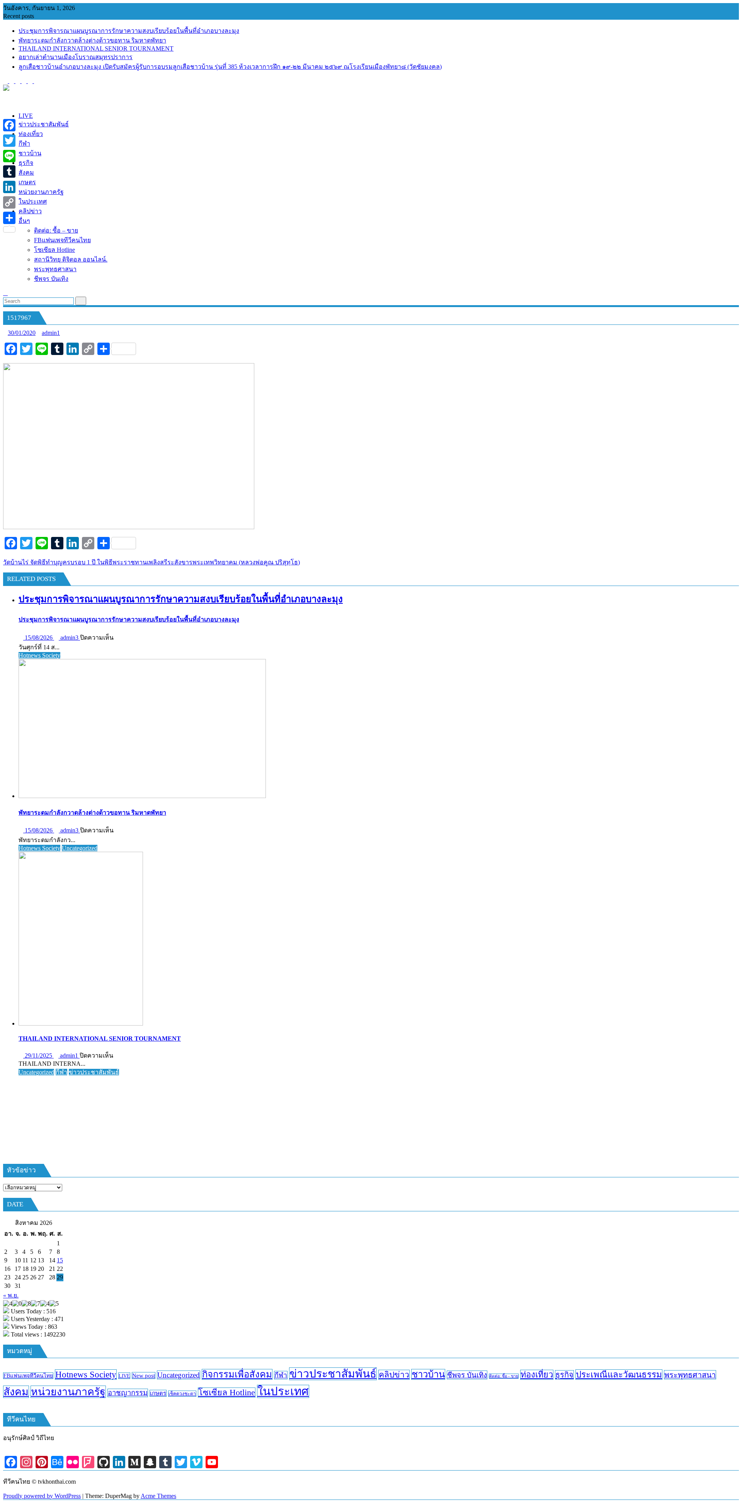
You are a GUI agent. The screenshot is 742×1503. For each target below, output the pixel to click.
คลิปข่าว (394, 1374)
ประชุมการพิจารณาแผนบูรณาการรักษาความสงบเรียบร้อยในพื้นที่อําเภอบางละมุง (129, 30)
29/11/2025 (38, 1055)
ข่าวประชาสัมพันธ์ (94, 1072)
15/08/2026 (38, 637)
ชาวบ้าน (428, 1374)
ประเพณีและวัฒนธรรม (619, 1374)
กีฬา (61, 1072)
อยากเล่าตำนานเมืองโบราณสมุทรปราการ (76, 57)
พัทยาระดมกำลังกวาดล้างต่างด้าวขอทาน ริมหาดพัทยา (92, 40)
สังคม (16, 1392)
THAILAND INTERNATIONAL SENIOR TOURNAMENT (96, 48)
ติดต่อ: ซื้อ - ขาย (503, 1376)
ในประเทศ (283, 1391)
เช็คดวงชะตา (182, 1393)
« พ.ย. (11, 1295)
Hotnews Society (39, 655)
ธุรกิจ (564, 1375)
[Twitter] (9, 140)
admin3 (69, 637)
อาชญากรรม (128, 1393)
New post (143, 1375)
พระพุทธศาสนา (690, 1375)
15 (60, 1260)
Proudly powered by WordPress (42, 1496)
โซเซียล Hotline (226, 1392)
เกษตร (158, 1393)
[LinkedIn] (9, 187)
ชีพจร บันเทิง (467, 1375)
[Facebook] (9, 125)
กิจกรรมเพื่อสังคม (237, 1374)
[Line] (9, 156)
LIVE (124, 1376)
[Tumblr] (9, 171)
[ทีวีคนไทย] (5, 102)
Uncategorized (79, 848)
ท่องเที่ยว (537, 1374)
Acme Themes (158, 1496)
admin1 (51, 332)
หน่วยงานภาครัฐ (68, 1392)
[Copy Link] (9, 202)
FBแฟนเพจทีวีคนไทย (28, 1376)
